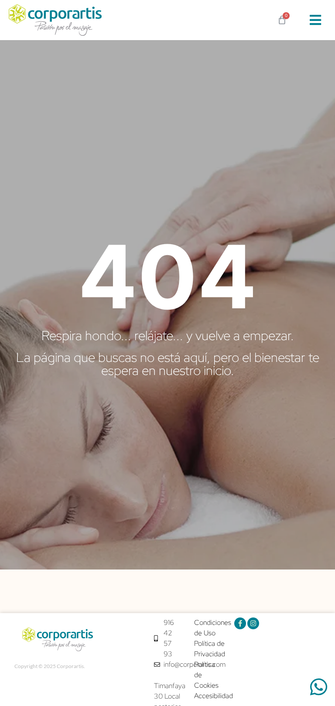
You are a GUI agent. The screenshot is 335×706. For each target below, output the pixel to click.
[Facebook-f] (240, 623)
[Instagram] (253, 623)
